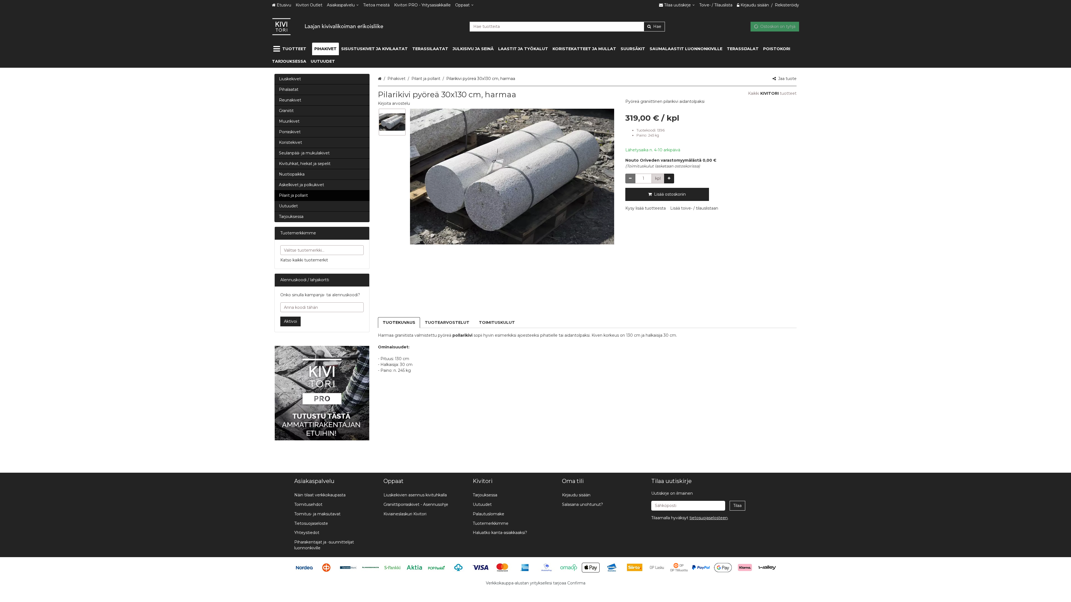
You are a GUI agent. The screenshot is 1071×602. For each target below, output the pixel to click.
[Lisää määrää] (669, 178)
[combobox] (567, 26)
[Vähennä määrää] (630, 178)
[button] (394, 103)
